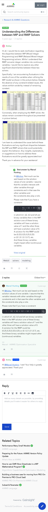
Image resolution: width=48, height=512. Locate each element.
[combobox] (24, 12)
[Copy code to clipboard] (39, 208)
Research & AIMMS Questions (16, 20)
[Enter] (4, 12)
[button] (3, 5)
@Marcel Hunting (12, 365)
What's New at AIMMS (11, 459)
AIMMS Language (9, 449)
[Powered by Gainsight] (24, 501)
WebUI (6, 260)
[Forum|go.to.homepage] (11, 5)
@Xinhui (19, 176)
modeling (26, 260)
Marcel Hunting (12, 286)
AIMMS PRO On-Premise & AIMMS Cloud (19, 481)
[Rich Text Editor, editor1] (24, 409)
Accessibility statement (33, 506)
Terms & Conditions (13, 506)
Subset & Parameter (10, 485)
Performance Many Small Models (16, 446)
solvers (16, 260)
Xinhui (8, 46)
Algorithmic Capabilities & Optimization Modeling (23, 470)
